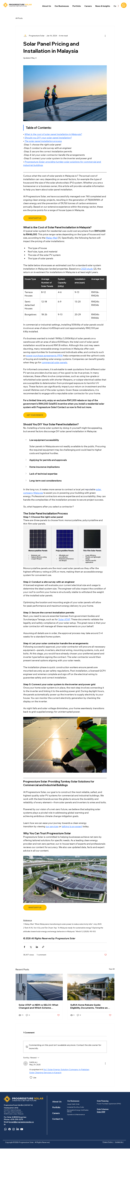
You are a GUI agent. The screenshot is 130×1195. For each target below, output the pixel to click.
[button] (61, 6)
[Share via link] (43, 947)
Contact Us (57, 1119)
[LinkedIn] (17, 1129)
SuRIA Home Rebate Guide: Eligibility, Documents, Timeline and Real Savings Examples (89, 1006)
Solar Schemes (103, 1109)
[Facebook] (9, 1129)
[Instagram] (13, 1129)
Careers (56, 1113)
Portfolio (56, 1107)
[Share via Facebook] (24, 947)
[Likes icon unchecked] (31, 1077)
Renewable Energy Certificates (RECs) (77, 1111)
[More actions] (105, 35)
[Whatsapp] (5, 1129)
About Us (56, 1101)
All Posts (19, 18)
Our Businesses (73, 1101)
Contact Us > (119, 1142)
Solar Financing (102, 1101)
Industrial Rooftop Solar (75, 1107)
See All (112, 969)
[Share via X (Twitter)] (30, 947)
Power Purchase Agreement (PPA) (109, 1104)
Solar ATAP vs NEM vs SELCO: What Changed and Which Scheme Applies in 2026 (38, 1006)
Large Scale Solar (73, 1104)
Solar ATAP (101, 1112)
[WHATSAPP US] (124, 5)
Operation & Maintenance (76, 1114)
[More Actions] (105, 1063)
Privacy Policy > (108, 1142)
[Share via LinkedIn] (37, 947)
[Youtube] (21, 1129)
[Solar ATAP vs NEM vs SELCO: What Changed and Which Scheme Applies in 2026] (39, 987)
